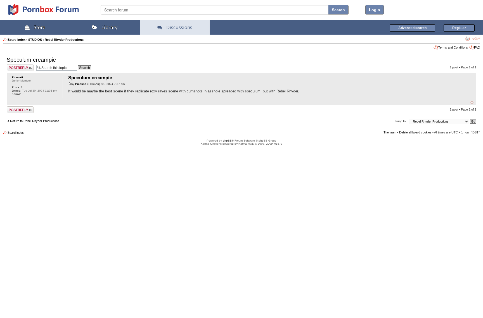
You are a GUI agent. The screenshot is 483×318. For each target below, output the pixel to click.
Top (471, 102)
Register (459, 28)
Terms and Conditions (453, 47)
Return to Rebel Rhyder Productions (34, 121)
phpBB (227, 140)
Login (374, 10)
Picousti (17, 77)
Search (338, 10)
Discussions (179, 27)
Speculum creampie (31, 60)
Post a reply (15, 66)
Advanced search (412, 28)
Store (39, 27)
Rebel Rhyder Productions (64, 39)
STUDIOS (35, 39)
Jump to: (400, 121)
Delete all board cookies (415, 132)
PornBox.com (51, 11)
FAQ (477, 47)
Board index (16, 39)
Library (109, 27)
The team (389, 132)
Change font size (476, 38)
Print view (468, 38)
